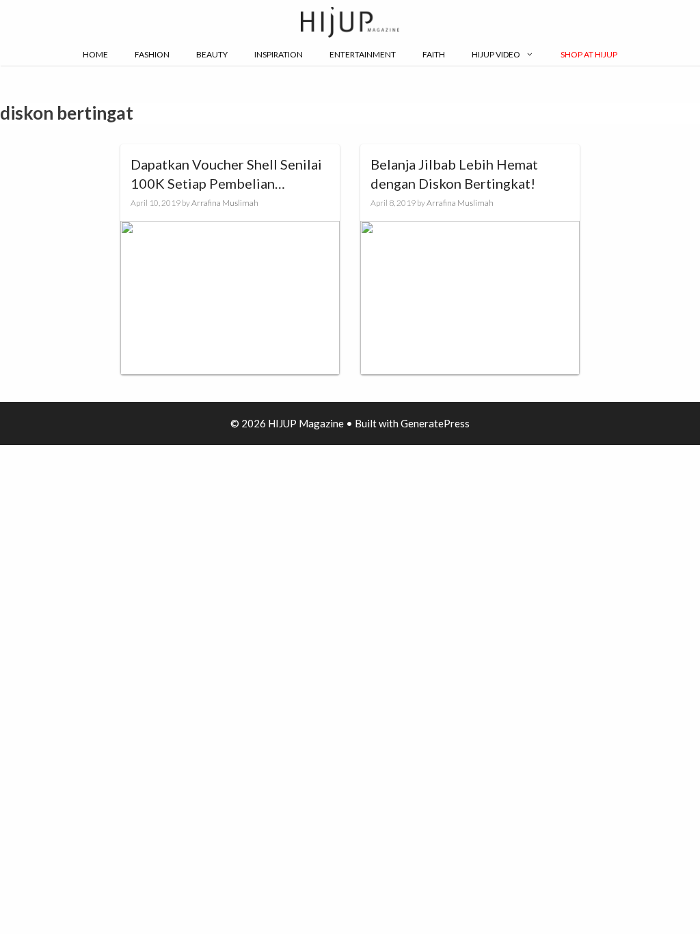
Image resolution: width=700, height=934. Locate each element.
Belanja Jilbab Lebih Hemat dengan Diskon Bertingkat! (454, 173)
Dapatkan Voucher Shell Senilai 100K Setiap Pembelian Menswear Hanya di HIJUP (226, 174)
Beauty (212, 54)
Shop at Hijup (589, 54)
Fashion (152, 54)
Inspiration (278, 54)
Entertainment (362, 54)
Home (95, 54)
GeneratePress (435, 423)
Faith (433, 54)
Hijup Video (496, 54)
